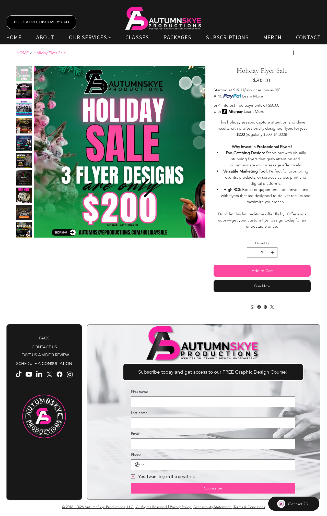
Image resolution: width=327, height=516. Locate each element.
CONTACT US (44, 347)
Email (135, 433)
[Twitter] (272, 307)
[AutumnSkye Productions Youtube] (29, 374)
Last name (139, 412)
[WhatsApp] (252, 307)
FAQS (44, 338)
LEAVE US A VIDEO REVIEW (44, 354)
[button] (213, 372)
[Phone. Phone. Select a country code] (139, 465)
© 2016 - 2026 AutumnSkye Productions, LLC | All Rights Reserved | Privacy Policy (127, 507)
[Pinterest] (265, 307)
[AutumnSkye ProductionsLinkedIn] (39, 374)
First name (139, 391)
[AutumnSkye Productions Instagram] (70, 374)
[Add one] (272, 252)
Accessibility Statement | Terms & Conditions (229, 507)
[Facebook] (259, 307)
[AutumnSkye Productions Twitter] (49, 374)
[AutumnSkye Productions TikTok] (18, 374)
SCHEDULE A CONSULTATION (44, 363)
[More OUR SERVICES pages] (110, 37)
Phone (136, 454)
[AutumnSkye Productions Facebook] (59, 374)
